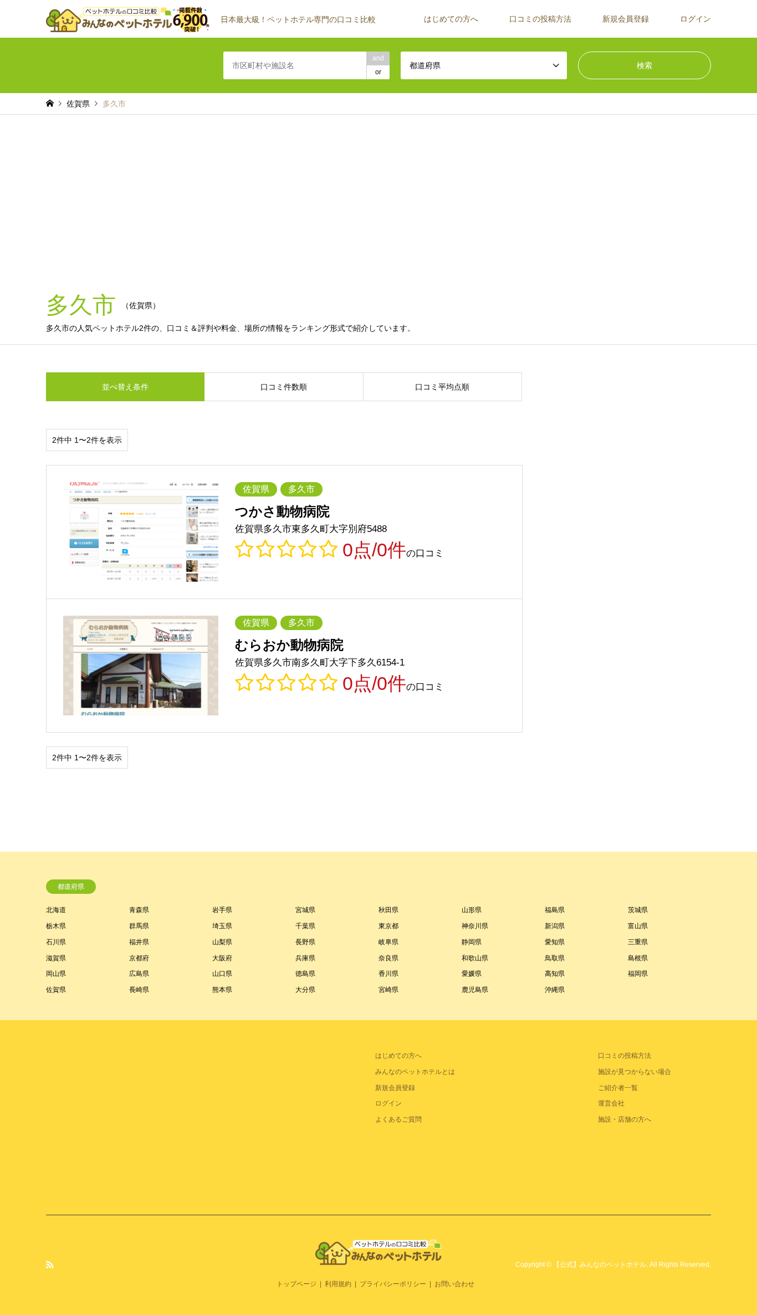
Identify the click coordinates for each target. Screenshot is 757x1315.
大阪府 (222, 958)
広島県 (139, 974)
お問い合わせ (454, 1284)
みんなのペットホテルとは (415, 1072)
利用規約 (338, 1284)
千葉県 (305, 926)
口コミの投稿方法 (540, 18)
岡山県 (56, 974)
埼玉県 (222, 926)
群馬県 (139, 926)
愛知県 (555, 942)
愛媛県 (472, 974)
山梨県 (222, 942)
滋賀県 (56, 958)
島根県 (638, 958)
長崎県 (139, 990)
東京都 (388, 926)
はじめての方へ (451, 18)
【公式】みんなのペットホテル (599, 1264)
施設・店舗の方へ (624, 1119)
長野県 (305, 942)
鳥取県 (555, 958)
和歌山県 (475, 958)
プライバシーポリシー (393, 1284)
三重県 (638, 942)
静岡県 (472, 942)
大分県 (305, 990)
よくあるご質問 (398, 1119)
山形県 (472, 910)
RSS (50, 1264)
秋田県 (388, 910)
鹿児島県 (475, 990)
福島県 (555, 910)
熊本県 (222, 990)
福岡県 (638, 974)
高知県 (555, 974)
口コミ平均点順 (442, 386)
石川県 (56, 942)
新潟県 (555, 926)
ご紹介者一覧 (618, 1088)
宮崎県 (388, 990)
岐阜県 (388, 942)
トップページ (296, 1284)
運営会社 (611, 1103)
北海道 (56, 910)
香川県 (388, 974)
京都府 (139, 958)
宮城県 (305, 910)
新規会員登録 (625, 18)
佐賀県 (56, 990)
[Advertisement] (378, 197)
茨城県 (638, 910)
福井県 (139, 942)
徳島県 (305, 974)
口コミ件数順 (283, 386)
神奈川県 (475, 926)
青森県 (139, 910)
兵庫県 (305, 958)
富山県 (638, 926)
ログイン (695, 18)
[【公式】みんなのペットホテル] (378, 1258)
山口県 (222, 974)
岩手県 (222, 910)
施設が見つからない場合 (634, 1072)
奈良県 (388, 958)
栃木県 (56, 926)
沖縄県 (555, 990)
